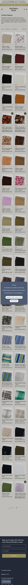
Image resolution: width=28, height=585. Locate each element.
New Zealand (14, 300)
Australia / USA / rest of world (14, 297)
